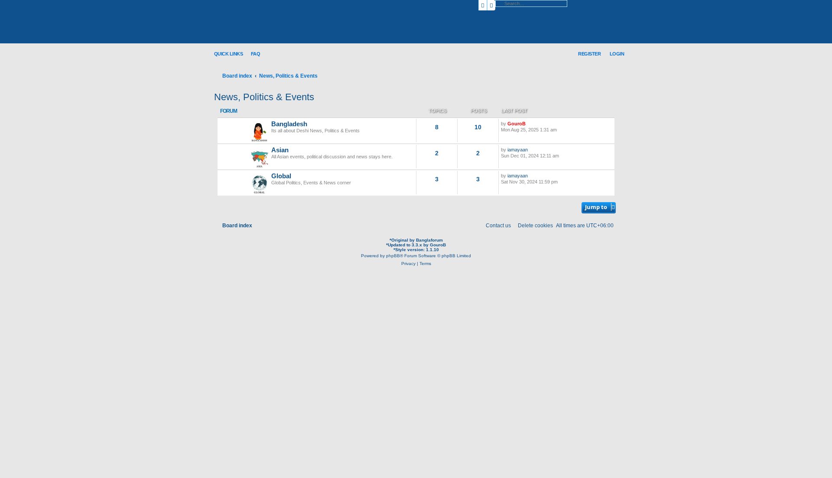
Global (281, 176)
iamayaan (517, 149)
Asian (280, 150)
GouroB (516, 123)
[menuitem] (252, 53)
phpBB (393, 255)
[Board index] (271, 22)
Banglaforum (429, 240)
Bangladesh (289, 124)
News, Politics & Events (264, 97)
